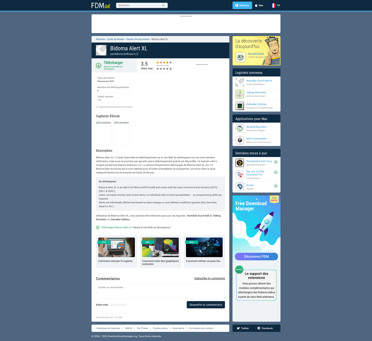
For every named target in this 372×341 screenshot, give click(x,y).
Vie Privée (142, 328)
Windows (100, 39)
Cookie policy (160, 328)
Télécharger (113, 62)
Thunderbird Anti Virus (259, 161)
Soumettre (178, 328)
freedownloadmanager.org (122, 336)
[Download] (276, 162)
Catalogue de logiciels (108, 328)
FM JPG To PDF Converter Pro (255, 173)
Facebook (267, 328)
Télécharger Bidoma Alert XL (116, 227)
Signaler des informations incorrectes (116, 107)
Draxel (249, 185)
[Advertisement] (186, 23)
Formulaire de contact (201, 328)
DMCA (128, 328)
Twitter (245, 328)
